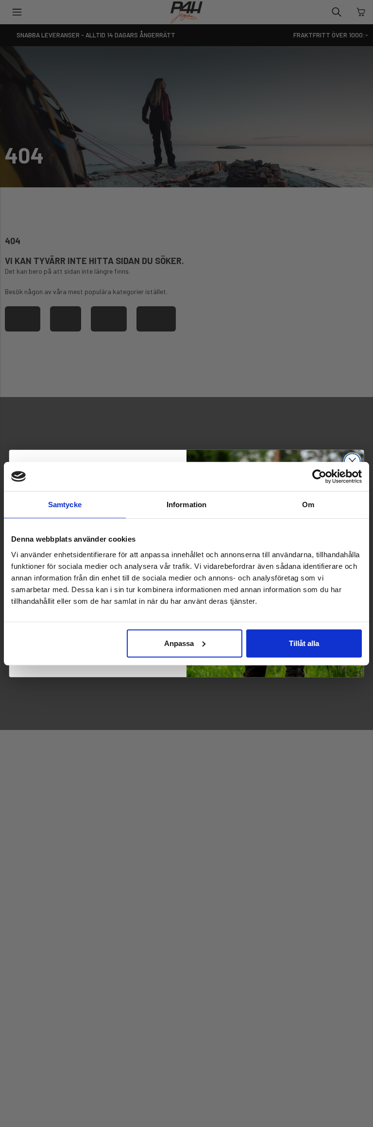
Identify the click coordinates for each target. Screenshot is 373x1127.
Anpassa (179, 643)
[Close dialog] (352, 461)
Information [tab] (186, 504)
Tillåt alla (304, 643)
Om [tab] (308, 504)
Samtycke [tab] (65, 504)
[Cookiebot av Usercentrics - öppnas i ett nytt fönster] (319, 476)
